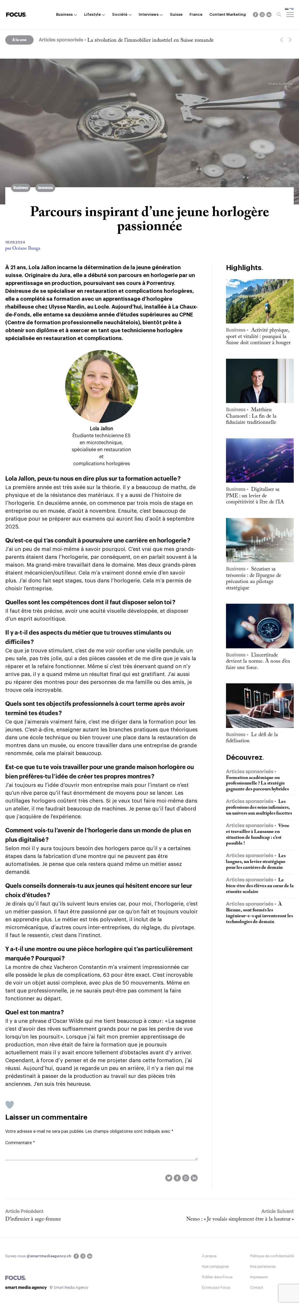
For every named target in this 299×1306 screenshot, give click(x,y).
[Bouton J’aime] (9, 1104)
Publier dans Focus (217, 1277)
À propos (209, 1256)
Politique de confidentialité (272, 1256)
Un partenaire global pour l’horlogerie (127, 40)
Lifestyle (92, 14)
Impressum (259, 1277)
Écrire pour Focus (216, 1287)
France (196, 14)
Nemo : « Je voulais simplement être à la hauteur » (240, 1219)
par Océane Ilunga (22, 248)
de (287, 9)
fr (292, 9)
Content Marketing (227, 14)
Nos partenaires (263, 1266)
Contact (256, 1287)
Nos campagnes (215, 1266)
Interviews (149, 14)
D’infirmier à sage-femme (33, 1219)
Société (119, 14)
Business (64, 14)
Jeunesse (45, 188)
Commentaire (20, 1143)
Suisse (176, 14)
